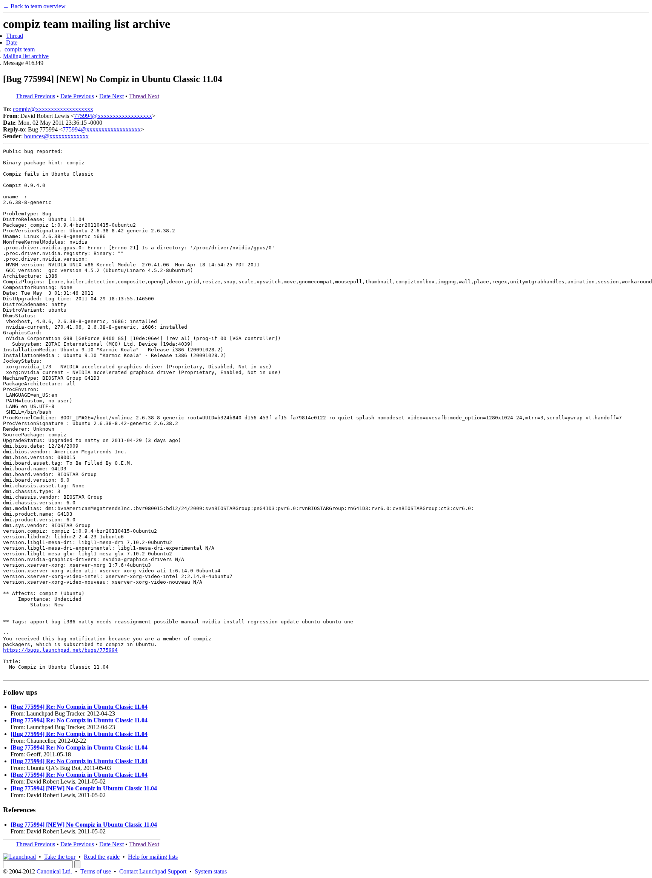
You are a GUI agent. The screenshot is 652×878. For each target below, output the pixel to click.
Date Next (111, 96)
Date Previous (77, 96)
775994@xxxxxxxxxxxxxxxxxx (113, 116)
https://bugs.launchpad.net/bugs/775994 (60, 650)
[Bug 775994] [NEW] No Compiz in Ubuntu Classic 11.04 (84, 788)
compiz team (20, 49)
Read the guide (102, 856)
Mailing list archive (26, 56)
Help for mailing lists (153, 856)
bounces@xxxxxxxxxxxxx (56, 136)
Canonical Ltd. (54, 871)
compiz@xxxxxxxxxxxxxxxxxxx (53, 109)
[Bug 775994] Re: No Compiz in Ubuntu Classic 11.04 (79, 706)
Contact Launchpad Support (152, 871)
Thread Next (144, 96)
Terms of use (95, 871)
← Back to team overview (34, 6)
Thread (14, 35)
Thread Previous (35, 96)
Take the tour (59, 856)
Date (11, 42)
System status (211, 871)
